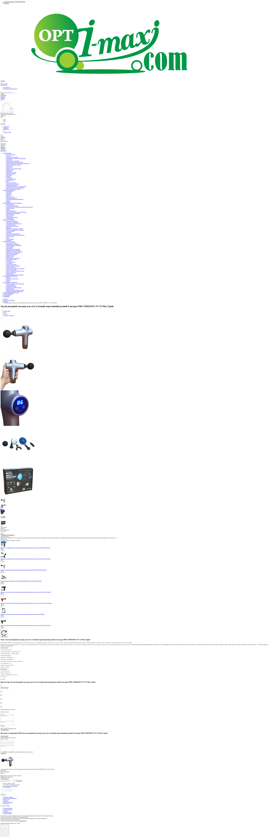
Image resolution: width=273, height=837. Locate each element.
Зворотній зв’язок (7, 813)
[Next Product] (2, 318)
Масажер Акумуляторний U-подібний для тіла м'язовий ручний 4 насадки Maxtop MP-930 (22, 614)
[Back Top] (5, 830)
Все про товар (6, 311)
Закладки (5, 810)
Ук (1, 117)
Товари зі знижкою (8, 802)
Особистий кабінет (8, 808)
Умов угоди (6, 799)
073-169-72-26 (4, 83)
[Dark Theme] (4, 124)
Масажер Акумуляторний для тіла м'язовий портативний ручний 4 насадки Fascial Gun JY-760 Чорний (25, 625)
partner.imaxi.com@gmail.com (10, 88)
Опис (4, 312)
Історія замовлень (7, 809)
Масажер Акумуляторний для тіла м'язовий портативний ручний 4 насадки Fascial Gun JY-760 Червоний (26, 603)
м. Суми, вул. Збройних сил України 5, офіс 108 (14, 1)
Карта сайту (6, 803)
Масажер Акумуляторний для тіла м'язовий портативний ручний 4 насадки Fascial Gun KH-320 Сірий (25, 558)
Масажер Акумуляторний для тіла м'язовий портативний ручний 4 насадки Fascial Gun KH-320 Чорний (26, 592)
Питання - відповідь (8, 315)
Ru (4, 119)
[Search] (1, 91)
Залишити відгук (4, 730)
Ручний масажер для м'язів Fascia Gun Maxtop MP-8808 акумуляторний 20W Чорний (21, 581)
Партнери (5, 801)
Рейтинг (3, 726)
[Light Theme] (2, 124)
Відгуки (5, 314)
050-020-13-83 (4, 85)
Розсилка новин (7, 812)
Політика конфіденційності (10, 798)
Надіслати (3, 753)
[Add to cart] (1, 596)
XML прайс (6, 3)
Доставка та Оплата (8, 797)
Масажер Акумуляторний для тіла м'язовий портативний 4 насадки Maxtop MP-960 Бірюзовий (24, 570)
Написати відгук (4, 687)
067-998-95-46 (6, 87)
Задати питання (4, 736)
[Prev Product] (1, 318)
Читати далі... (4, 539)
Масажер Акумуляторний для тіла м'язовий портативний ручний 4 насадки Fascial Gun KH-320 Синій (25, 547)
